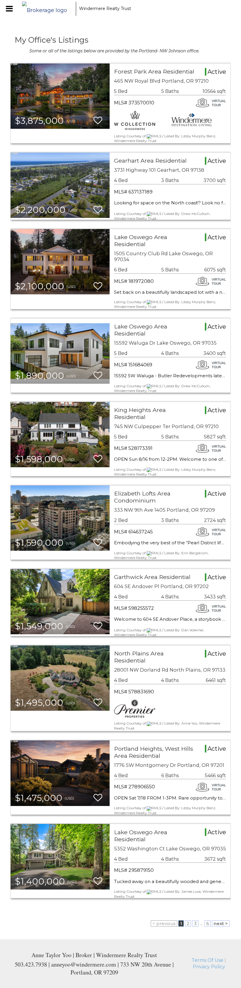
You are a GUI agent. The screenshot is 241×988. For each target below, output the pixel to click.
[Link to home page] (47, 9)
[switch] (98, 121)
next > (221, 923)
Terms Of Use (207, 960)
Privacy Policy (209, 966)
